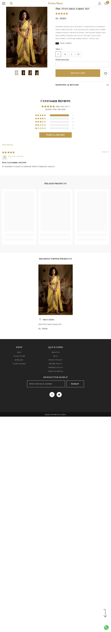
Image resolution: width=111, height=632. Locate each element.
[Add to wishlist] (105, 73)
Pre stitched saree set (50, 324)
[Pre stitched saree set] (55, 289)
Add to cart (78, 73)
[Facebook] (52, 394)
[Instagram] (59, 394)
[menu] (3, 3)
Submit (75, 383)
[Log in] (99, 3)
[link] (19, 234)
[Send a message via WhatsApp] (106, 627)
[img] (8, 152)
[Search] (11, 3)
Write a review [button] (55, 134)
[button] (62, 13)
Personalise (62, 59)
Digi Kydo (61, 415)
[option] (26, 37)
